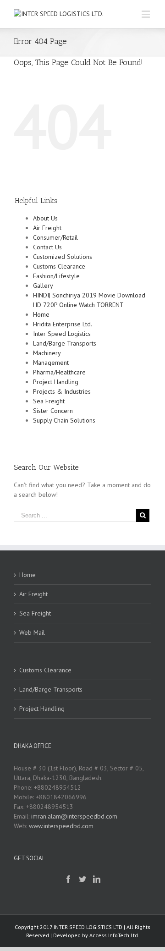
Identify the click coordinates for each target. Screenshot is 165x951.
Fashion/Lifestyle (56, 276)
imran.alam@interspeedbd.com (74, 816)
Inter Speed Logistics (62, 334)
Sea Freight (49, 401)
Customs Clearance (59, 266)
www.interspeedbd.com (61, 826)
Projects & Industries (62, 391)
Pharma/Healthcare (59, 372)
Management (51, 362)
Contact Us (47, 247)
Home (41, 314)
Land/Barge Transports (64, 343)
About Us (45, 218)
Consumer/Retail (55, 237)
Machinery (47, 353)
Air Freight (47, 228)
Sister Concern (53, 411)
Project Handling (55, 382)
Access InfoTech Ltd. (114, 935)
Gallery (43, 285)
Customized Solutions (62, 257)
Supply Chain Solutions (64, 420)
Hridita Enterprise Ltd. (62, 324)
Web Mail (32, 632)
